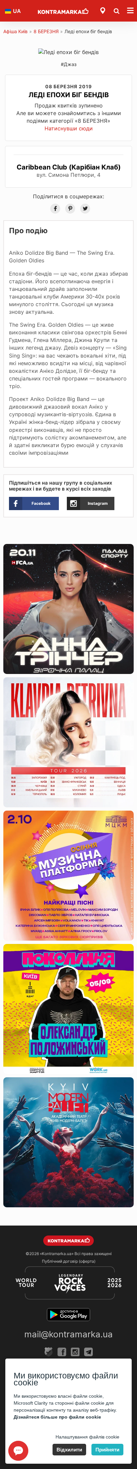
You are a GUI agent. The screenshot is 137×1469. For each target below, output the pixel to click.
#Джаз (68, 64)
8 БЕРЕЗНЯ (46, 31)
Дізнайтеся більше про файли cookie (57, 1417)
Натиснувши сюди (69, 128)
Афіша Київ (15, 31)
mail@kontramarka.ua (68, 1334)
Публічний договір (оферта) (68, 1261)
